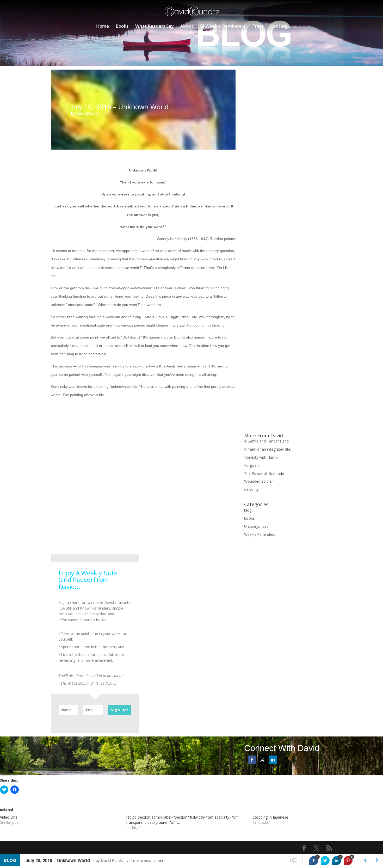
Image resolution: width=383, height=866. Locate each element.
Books (122, 26)
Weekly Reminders (259, 534)
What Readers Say (154, 26)
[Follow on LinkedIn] (273, 760)
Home (102, 26)
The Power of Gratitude (264, 473)
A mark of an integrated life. (267, 449)
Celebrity (251, 489)
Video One (8, 817)
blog (247, 510)
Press (257, 26)
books (249, 518)
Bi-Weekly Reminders (222, 26)
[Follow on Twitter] (262, 760)
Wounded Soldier (258, 481)
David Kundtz (87, 113)
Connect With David (281, 748)
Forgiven (251, 465)
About (186, 26)
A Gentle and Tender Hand (266, 441)
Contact (278, 26)
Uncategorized (256, 526)
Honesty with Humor (261, 457)
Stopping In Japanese (270, 817)
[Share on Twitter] (325, 860)
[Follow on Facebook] (252, 760)
